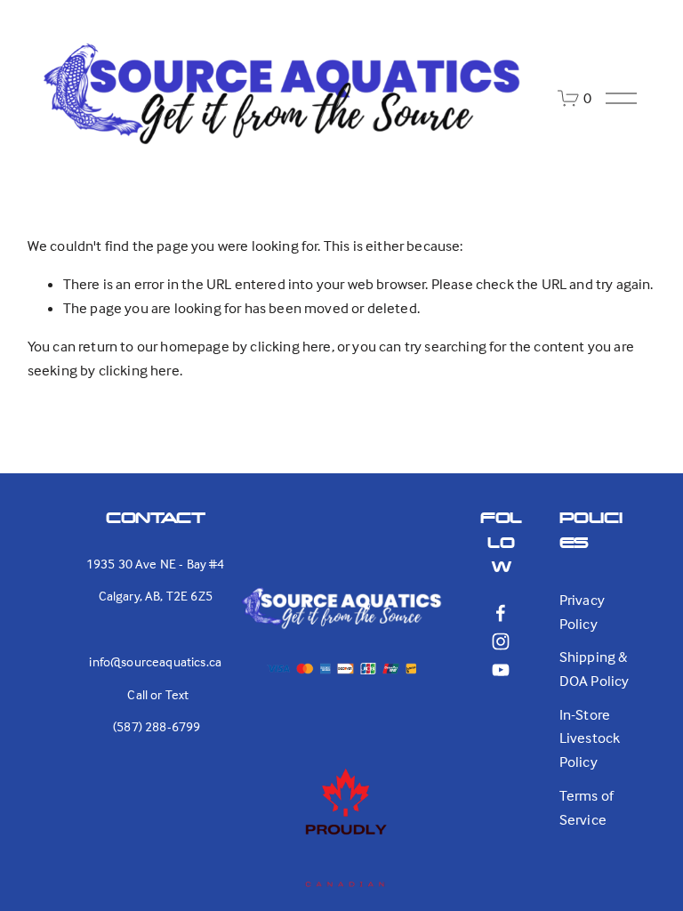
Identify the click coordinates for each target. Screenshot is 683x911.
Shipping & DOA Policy (594, 669)
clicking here (290, 346)
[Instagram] (501, 641)
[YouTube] (501, 670)
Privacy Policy (582, 612)
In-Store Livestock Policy (590, 738)
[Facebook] (501, 613)
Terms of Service (586, 807)
